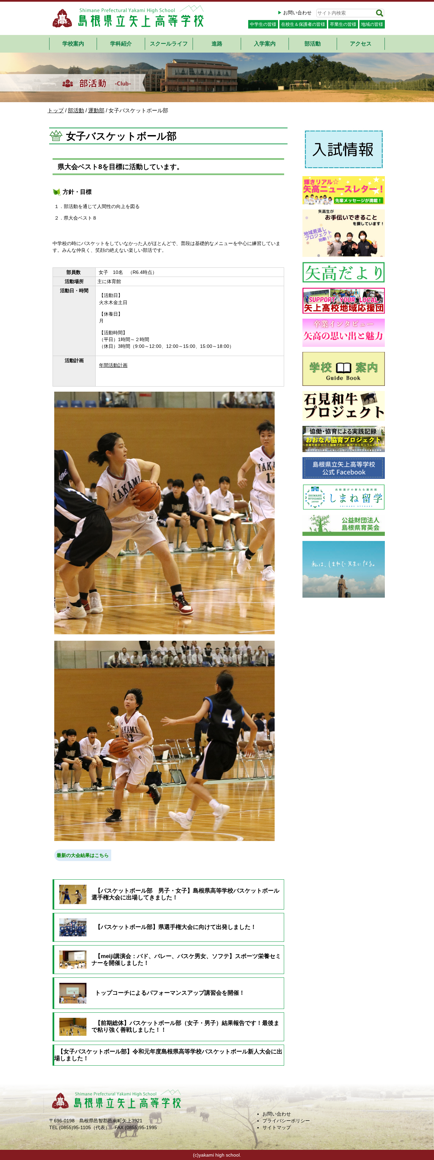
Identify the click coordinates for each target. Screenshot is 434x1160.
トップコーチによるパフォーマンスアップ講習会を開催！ (170, 993)
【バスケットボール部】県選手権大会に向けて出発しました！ (175, 927)
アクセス (361, 43)
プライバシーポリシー (286, 1120)
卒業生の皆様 (343, 24)
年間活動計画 (113, 365)
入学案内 (265, 43)
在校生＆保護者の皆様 (303, 24)
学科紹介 (121, 43)
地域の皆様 (372, 24)
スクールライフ (169, 43)
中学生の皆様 (263, 24)
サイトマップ (276, 1127)
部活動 (312, 43)
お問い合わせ (297, 12)
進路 (217, 43)
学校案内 (73, 43)
